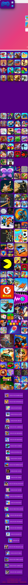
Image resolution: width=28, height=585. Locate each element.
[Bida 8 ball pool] (10, 126)
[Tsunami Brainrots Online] (17, 134)
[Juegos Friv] (12, 3)
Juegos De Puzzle (16, 408)
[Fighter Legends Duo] (17, 126)
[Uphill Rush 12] (3, 65)
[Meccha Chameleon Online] (17, 149)
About (4, 582)
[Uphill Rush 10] (3, 57)
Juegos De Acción (16, 414)
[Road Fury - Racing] (17, 73)
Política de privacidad (12, 582)
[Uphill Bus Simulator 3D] (17, 65)
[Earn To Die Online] (3, 141)
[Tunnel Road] (24, 157)
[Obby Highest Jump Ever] (10, 149)
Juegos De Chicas (16, 420)
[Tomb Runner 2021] (17, 157)
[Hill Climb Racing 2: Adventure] (17, 118)
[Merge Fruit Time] (17, 141)
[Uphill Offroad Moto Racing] (24, 65)
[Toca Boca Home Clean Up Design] (24, 134)
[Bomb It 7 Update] (3, 164)
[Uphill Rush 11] (24, 57)
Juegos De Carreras (16, 427)
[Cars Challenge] (24, 141)
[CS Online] (3, 149)
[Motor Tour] (10, 157)
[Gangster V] (17, 80)
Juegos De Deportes (16, 433)
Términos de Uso (19, 582)
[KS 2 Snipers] (24, 80)
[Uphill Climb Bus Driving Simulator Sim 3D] (10, 65)
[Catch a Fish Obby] (10, 141)
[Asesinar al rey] (3, 126)
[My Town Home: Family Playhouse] (3, 157)
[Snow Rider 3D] (10, 164)
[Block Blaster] (24, 73)
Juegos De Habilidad (16, 395)
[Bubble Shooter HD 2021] (10, 118)
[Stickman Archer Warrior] (24, 149)
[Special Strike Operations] (10, 134)
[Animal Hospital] (3, 80)
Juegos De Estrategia (16, 401)
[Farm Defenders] (10, 80)
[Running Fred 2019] (3, 73)
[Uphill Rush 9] (17, 57)
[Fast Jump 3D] (10, 73)
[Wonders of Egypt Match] (24, 126)
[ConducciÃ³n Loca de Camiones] (24, 118)
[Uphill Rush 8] (10, 57)
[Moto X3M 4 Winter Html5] (3, 118)
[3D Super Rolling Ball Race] (3, 134)
